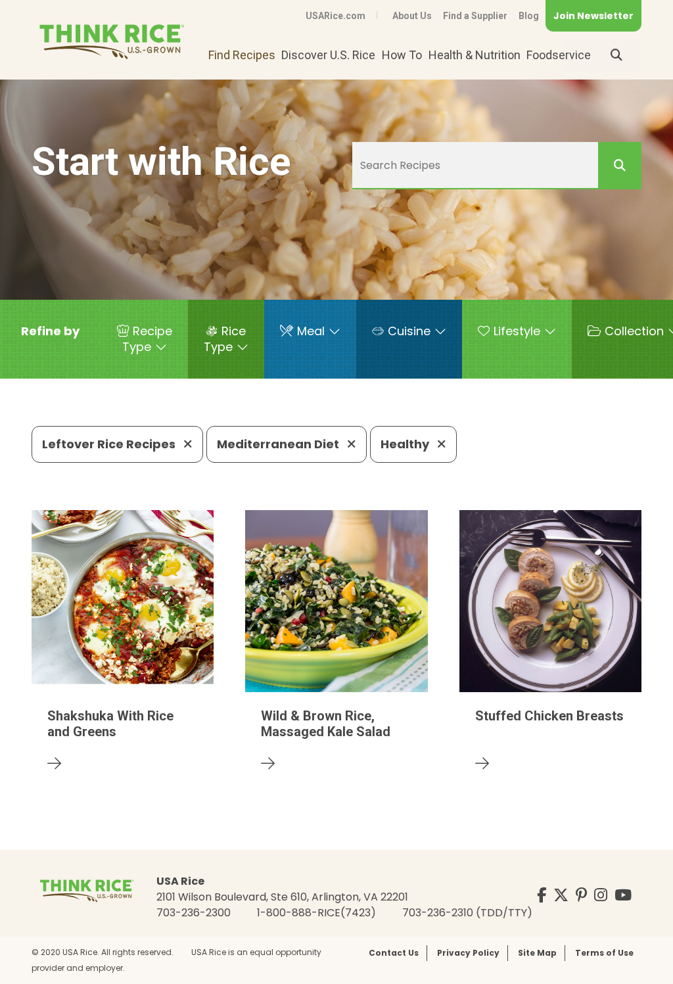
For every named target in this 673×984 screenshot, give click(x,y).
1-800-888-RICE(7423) (316, 912)
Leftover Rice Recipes (110, 444)
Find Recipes (241, 55)
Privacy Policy (468, 952)
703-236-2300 (193, 912)
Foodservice (558, 55)
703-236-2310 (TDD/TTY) (467, 912)
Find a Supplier (475, 16)
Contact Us (394, 952)
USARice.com (335, 16)
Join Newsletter (593, 15)
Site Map (537, 952)
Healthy (406, 444)
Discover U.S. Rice (328, 55)
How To (402, 55)
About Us (412, 16)
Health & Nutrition (475, 55)
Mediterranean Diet (279, 444)
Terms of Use (604, 952)
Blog (529, 16)
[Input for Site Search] (616, 55)
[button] (50, 331)
